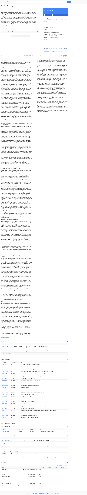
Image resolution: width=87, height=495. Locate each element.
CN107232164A (5, 346)
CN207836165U (5, 366)
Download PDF (48, 14)
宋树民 (65, 19)
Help (58, 493)
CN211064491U (5, 399)
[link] (4, 469)
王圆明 (62, 19)
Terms (48, 493)
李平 (49, 21)
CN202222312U (5, 403)
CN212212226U (5, 401)
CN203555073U (5, 364)
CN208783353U (5, 369)
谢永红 (51, 19)
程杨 (59, 19)
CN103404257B (5, 415)
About (29, 493)
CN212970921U (5, 376)
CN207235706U (5, 417)
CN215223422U (5, 412)
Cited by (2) (48, 48)
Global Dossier (56, 51)
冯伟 (51, 21)
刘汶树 (47, 21)
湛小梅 (57, 19)
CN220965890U (5, 419)
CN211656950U (5, 378)
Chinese (51, 18)
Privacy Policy (53, 493)
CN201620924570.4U (6, 431)
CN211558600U (5, 408)
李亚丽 (54, 19)
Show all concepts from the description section (11, 485)
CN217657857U (5, 396)
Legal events (52, 48)
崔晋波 (48, 19)
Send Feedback (35, 493)
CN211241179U (5, 382)
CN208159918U (5, 380)
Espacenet (51, 51)
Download (60, 465)
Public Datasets (42, 493)
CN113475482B (5, 392)
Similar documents (58, 48)
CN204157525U (5, 410)
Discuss (60, 51)
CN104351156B (5, 371)
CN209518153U (5, 373)
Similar (62, 14)
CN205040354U (5, 385)
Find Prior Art (55, 14)
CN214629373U (5, 387)
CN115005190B (5, 389)
